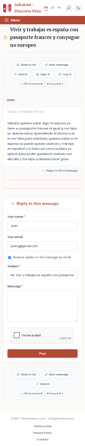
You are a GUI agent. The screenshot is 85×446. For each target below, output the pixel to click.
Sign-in (45, 74)
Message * (15, 286)
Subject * (14, 266)
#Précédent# (33, 84)
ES (52, 8)
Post (42, 353)
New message (58, 65)
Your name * (16, 217)
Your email (15, 237)
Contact (42, 439)
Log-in (67, 74)
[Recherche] (68, 8)
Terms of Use (42, 426)
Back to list (28, 65)
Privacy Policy (42, 433)
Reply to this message (62, 171)
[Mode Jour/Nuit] (78, 8)
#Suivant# (53, 84)
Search (23, 74)
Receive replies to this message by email (42, 257)
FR (59, 8)
